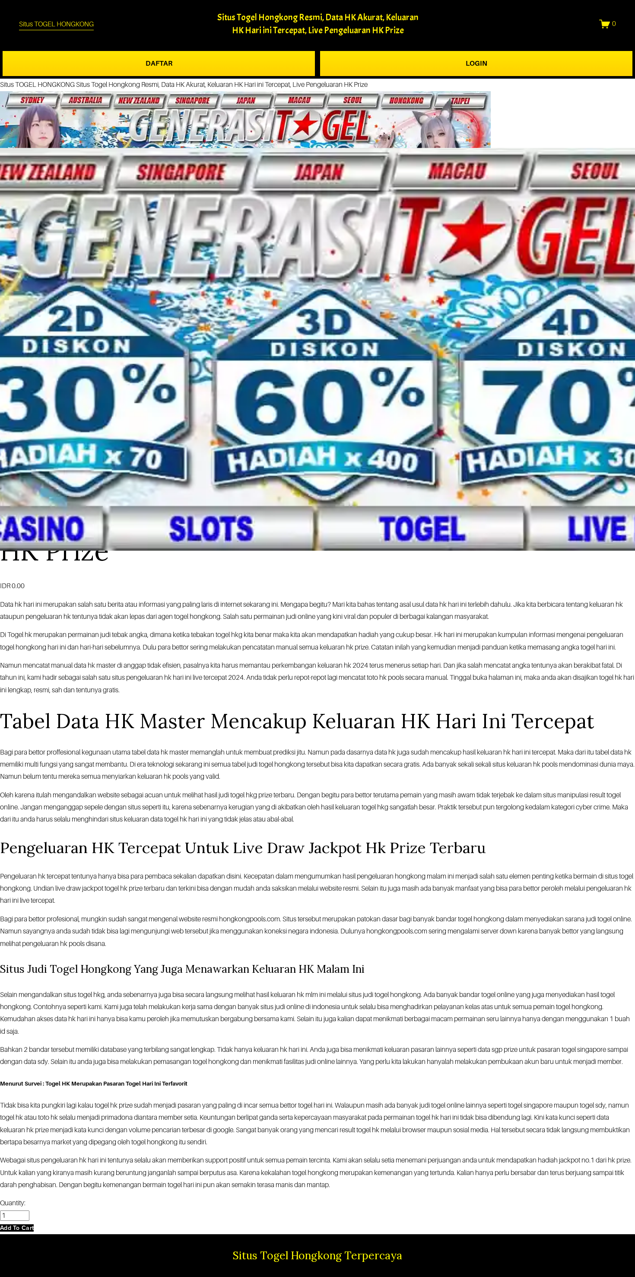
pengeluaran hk (44, 944)
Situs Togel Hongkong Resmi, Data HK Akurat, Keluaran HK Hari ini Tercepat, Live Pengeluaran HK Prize (222, 85)
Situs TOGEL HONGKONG (56, 24)
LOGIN (476, 63)
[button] (17, 1228)
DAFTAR (159, 63)
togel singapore (530, 1105)
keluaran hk (494, 752)
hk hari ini (28, 604)
